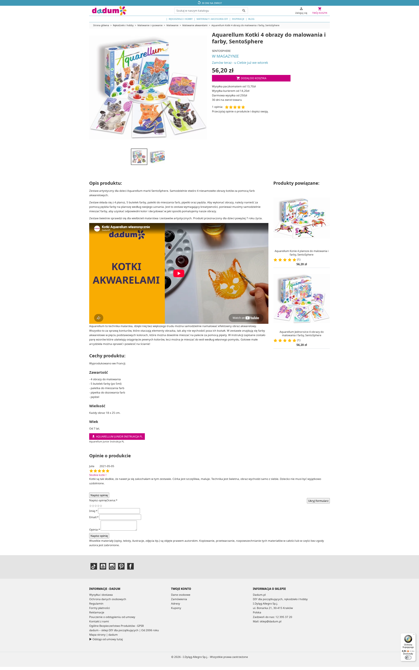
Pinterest (121, 566)
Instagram (112, 566)
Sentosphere (221, 51)
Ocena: (112, 500)
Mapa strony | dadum (103, 634)
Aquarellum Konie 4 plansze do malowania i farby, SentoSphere (301, 252)
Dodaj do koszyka (251, 78)
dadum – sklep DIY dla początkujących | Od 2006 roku (124, 630)
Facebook (130, 566)
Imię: (93, 511)
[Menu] (414, 635)
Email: (94, 517)
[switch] (408, 658)
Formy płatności (99, 608)
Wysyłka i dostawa (101, 595)
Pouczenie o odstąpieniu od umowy (112, 617)
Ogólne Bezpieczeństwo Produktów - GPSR (116, 626)
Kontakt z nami (99, 621)
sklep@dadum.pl (270, 621)
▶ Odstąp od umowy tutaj (106, 639)
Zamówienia (179, 599)
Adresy (175, 603)
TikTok (94, 566)
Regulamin (96, 603)
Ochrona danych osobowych (107, 599)
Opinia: (94, 529)
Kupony (176, 608)
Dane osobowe (180, 595)
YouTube (103, 566)
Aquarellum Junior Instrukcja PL (117, 436)
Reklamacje (96, 612)
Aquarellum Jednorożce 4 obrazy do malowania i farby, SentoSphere (302, 333)
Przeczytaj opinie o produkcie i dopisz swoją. (240, 111)
